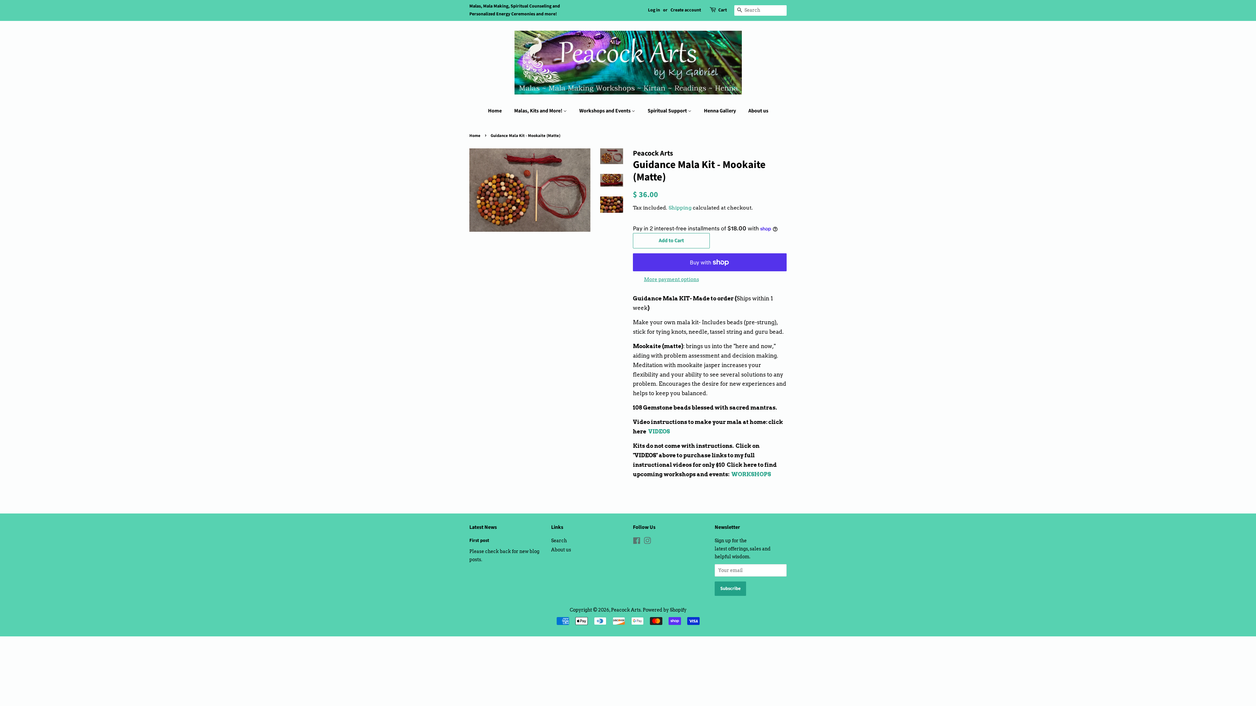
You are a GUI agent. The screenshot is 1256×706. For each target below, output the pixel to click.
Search (559, 541)
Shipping (680, 208)
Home (495, 110)
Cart (722, 10)
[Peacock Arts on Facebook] (636, 542)
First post (479, 540)
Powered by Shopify (665, 610)
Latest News (483, 527)
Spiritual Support (668, 110)
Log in (654, 10)
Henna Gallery (720, 110)
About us (758, 110)
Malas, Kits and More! (538, 110)
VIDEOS (659, 431)
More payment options (671, 279)
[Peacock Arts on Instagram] (647, 542)
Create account (686, 10)
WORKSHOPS (751, 474)
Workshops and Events (605, 110)
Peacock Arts (626, 610)
